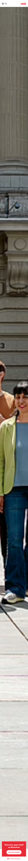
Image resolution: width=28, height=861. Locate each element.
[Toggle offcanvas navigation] (3, 3)
